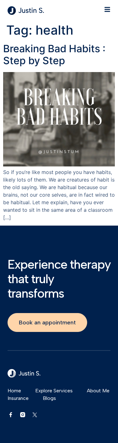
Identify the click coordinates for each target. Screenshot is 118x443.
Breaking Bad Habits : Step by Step (54, 54)
